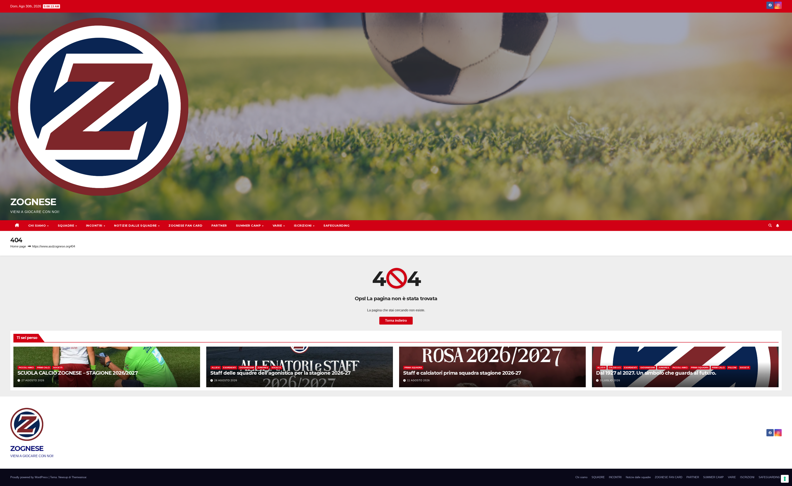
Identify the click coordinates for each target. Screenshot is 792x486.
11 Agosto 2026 (418, 380)
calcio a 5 (615, 367)
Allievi (216, 367)
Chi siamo (37, 225)
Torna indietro (396, 320)
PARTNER (219, 225)
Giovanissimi (246, 367)
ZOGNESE (33, 202)
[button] (770, 225)
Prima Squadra (413, 367)
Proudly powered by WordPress (29, 477)
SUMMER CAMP (249, 225)
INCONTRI (94, 225)
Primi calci (43, 367)
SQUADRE (66, 225)
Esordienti (229, 367)
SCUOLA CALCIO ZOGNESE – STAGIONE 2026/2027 (78, 373)
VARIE (278, 225)
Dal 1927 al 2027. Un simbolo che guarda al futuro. (656, 373)
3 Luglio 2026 (610, 380)
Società (57, 367)
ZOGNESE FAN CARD (185, 225)
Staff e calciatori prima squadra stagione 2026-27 (462, 373)
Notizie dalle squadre (136, 225)
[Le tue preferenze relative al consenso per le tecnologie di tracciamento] (785, 479)
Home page (18, 246)
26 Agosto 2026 (225, 380)
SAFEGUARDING (336, 225)
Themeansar (79, 477)
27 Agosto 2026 (32, 380)
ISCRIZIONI (303, 225)
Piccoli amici (26, 367)
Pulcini (732, 367)
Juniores (262, 367)
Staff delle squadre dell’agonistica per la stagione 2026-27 (280, 373)
